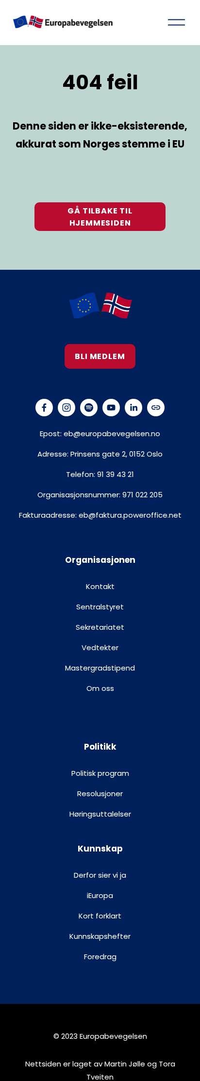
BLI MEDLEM (100, 356)
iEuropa (100, 895)
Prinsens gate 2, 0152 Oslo (116, 454)
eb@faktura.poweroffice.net (130, 515)
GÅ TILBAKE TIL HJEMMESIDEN (99, 217)
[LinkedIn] (133, 407)
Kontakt (100, 586)
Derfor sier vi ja (100, 875)
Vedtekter (100, 647)
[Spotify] (89, 407)
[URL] (156, 407)
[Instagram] (66, 407)
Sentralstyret (100, 607)
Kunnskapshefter (100, 936)
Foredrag (100, 956)
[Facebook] (44, 407)
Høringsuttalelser (100, 814)
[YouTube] (111, 407)
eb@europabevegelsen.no (112, 433)
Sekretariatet (100, 627)
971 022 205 (142, 495)
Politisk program (100, 773)
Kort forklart (100, 916)
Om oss (100, 688)
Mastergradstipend (100, 668)
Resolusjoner (100, 793)
